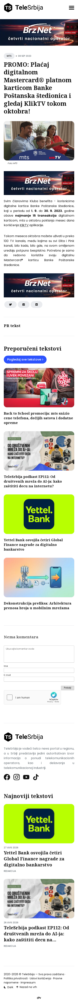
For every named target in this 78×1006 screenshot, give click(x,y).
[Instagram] (16, 777)
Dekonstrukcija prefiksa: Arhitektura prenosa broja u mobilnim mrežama (37, 605)
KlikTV (24, 225)
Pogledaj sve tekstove (24, 359)
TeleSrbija (28, 974)
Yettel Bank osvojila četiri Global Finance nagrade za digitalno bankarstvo (33, 545)
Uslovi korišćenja (40, 978)
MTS (9, 55)
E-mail (7, 675)
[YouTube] (26, 777)
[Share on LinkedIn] (36, 304)
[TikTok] (36, 777)
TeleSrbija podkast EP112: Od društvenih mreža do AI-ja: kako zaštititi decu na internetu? (33, 481)
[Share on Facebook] (24, 304)
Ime (6, 666)
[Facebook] (7, 777)
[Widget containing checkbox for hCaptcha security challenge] (32, 697)
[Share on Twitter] (10, 304)
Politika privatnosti (16, 978)
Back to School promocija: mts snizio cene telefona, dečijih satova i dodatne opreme (38, 418)
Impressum (28, 982)
